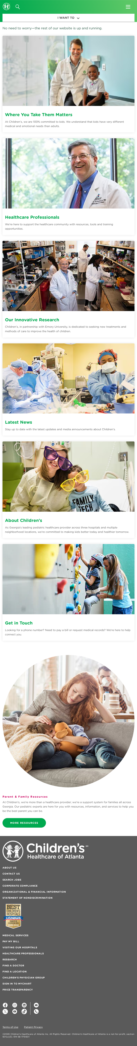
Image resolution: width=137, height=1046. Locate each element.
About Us (10, 867)
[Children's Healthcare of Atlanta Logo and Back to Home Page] (6, 4)
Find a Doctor (13, 965)
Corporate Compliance (20, 885)
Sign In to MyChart (17, 983)
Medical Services (16, 935)
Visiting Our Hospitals (20, 947)
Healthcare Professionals (23, 953)
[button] (128, 5)
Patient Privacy (33, 1027)
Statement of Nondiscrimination (28, 897)
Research (10, 959)
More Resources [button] (24, 822)
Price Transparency (18, 989)
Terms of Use (10, 1027)
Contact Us (11, 873)
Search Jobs (12, 879)
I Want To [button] (65, 18)
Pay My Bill (11, 941)
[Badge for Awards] (13, 916)
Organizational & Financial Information (34, 891)
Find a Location (15, 971)
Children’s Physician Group (24, 977)
